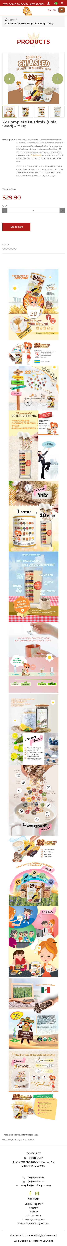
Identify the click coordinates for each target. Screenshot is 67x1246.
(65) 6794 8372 (36, 1181)
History (33, 1211)
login (11, 1139)
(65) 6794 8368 (36, 1177)
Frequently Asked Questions (33, 1223)
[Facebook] (30, 1193)
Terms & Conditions (33, 1219)
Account (33, 1207)
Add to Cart (16, 227)
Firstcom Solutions (42, 1240)
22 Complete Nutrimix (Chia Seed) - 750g (29, 23)
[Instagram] (37, 1193)
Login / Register (33, 1203)
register (21, 1139)
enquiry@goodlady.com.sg (36, 1185)
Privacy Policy (33, 1215)
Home (11, 19)
